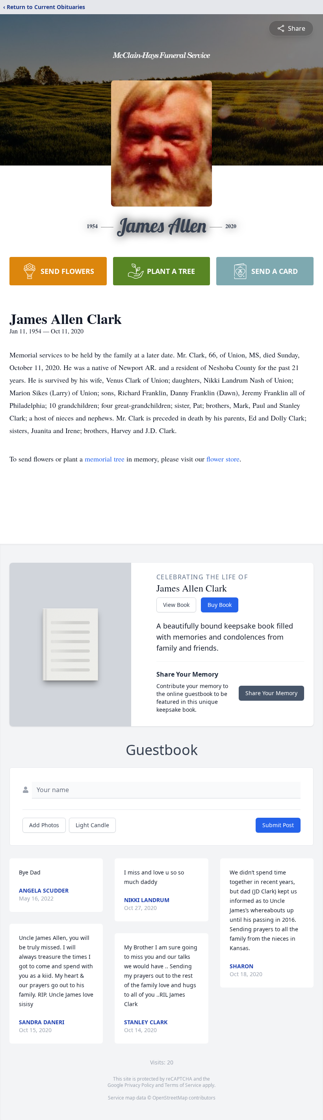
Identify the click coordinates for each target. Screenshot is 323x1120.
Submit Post (278, 825)
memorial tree (104, 458)
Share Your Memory (271, 693)
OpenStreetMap (169, 1097)
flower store (222, 458)
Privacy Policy (139, 1085)
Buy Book (220, 604)
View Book (176, 604)
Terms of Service (183, 1085)
